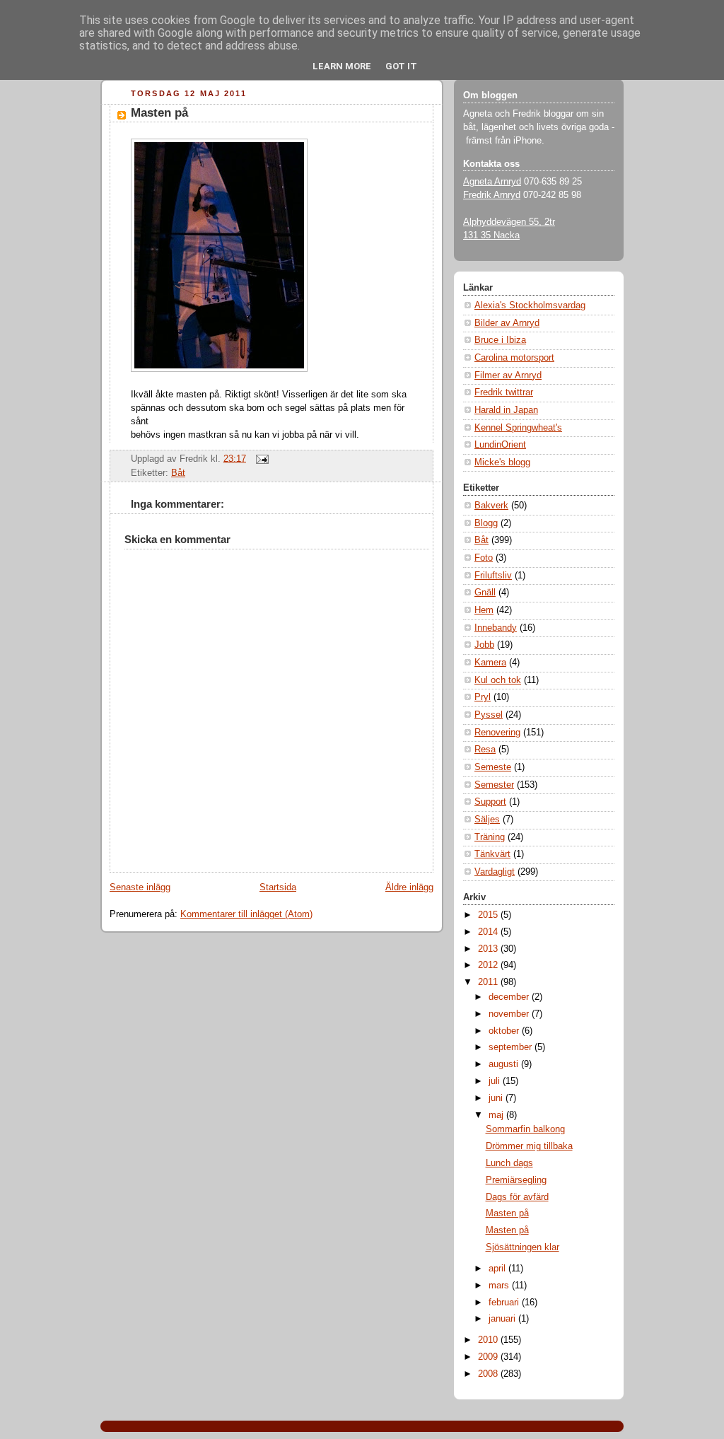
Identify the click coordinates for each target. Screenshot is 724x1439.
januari (503, 1319)
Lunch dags (509, 1163)
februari (505, 1302)
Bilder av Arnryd (506, 323)
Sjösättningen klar (522, 1247)
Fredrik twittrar (503, 392)
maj (497, 1115)
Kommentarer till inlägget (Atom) (246, 914)
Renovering (497, 733)
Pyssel (488, 715)
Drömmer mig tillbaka (529, 1146)
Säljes (487, 820)
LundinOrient (500, 445)
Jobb (484, 645)
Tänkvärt (492, 854)
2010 (489, 1340)
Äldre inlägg (409, 887)
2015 (489, 915)
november (510, 1014)
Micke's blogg (502, 462)
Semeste (492, 767)
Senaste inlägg (140, 887)
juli (496, 1081)
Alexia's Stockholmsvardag (529, 305)
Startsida (277, 887)
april (498, 1269)
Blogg (486, 523)
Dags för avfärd (517, 1197)
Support (490, 802)
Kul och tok (497, 680)
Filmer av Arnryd (508, 375)
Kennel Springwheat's (518, 428)
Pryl (482, 697)
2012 (489, 965)
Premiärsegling (516, 1180)
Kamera (490, 663)
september (512, 1047)
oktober (505, 1031)
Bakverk (491, 506)
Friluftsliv (493, 576)
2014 (489, 932)
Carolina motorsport (514, 358)
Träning (489, 837)
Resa (485, 750)
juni (497, 1098)
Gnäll (485, 593)
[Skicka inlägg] (260, 458)
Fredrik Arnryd (491, 195)
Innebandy (495, 628)
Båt (178, 473)
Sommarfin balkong (525, 1129)
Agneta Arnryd (492, 182)
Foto (483, 558)
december (510, 997)
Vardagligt (494, 872)
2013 (489, 949)
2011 (489, 982)
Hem (484, 610)
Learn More (342, 66)
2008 (489, 1374)
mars (500, 1286)
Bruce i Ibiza (500, 340)
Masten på (159, 113)
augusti (505, 1064)
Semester (494, 785)
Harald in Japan (506, 410)
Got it (401, 66)
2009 (489, 1357)
